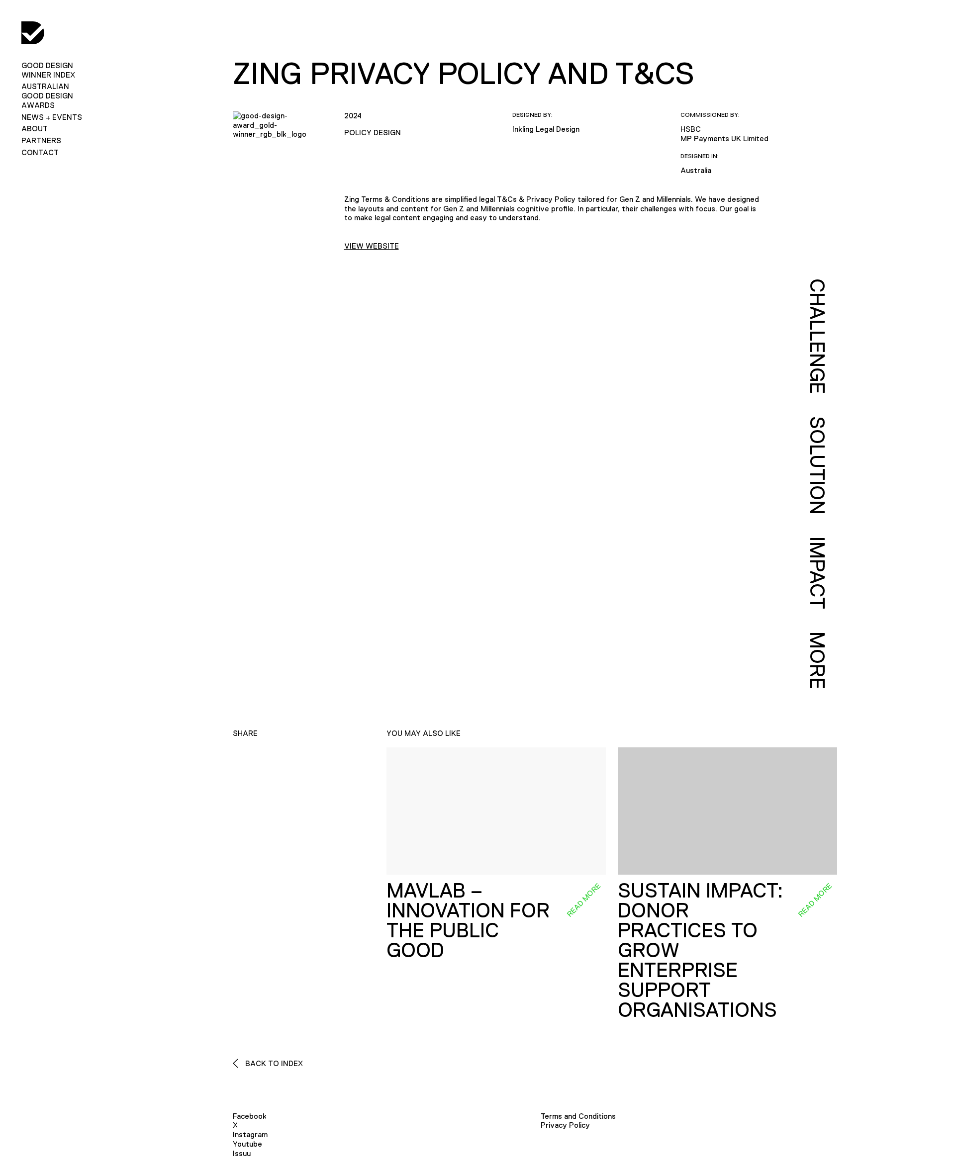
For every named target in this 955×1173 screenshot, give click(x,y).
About (34, 128)
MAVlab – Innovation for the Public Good (468, 920)
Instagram (250, 1134)
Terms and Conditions (578, 1116)
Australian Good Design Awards (47, 95)
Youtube (247, 1144)
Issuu (242, 1153)
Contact (40, 152)
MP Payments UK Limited (724, 138)
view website (371, 246)
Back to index (273, 1063)
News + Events (51, 117)
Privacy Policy (565, 1125)
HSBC (690, 129)
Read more (583, 899)
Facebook (250, 1116)
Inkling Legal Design (545, 129)
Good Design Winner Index (48, 70)
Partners (41, 140)
